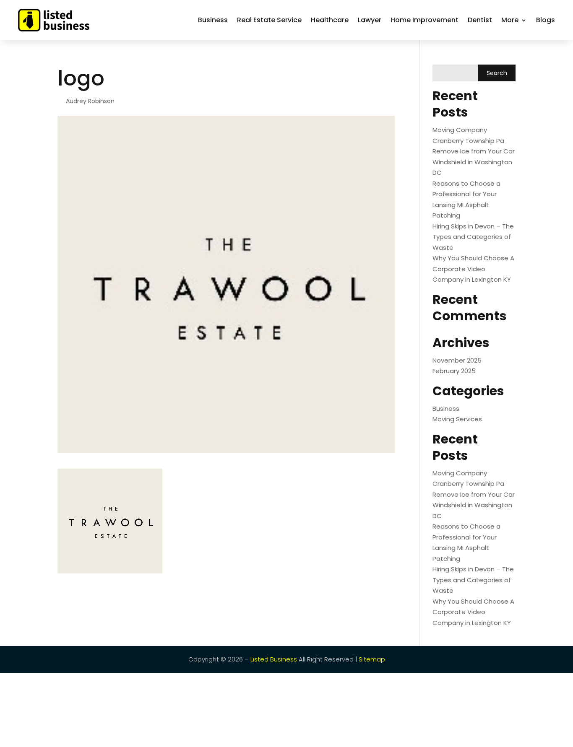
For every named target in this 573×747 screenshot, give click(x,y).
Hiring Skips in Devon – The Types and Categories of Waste (473, 237)
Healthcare (330, 20)
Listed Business (273, 659)
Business (213, 20)
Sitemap (372, 659)
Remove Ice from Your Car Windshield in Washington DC (473, 162)
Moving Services (457, 419)
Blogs (545, 20)
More (509, 20)
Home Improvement (424, 20)
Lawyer (369, 20)
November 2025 (457, 360)
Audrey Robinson (90, 101)
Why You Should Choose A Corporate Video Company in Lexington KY (473, 269)
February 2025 (454, 370)
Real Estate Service (269, 20)
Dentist (480, 20)
